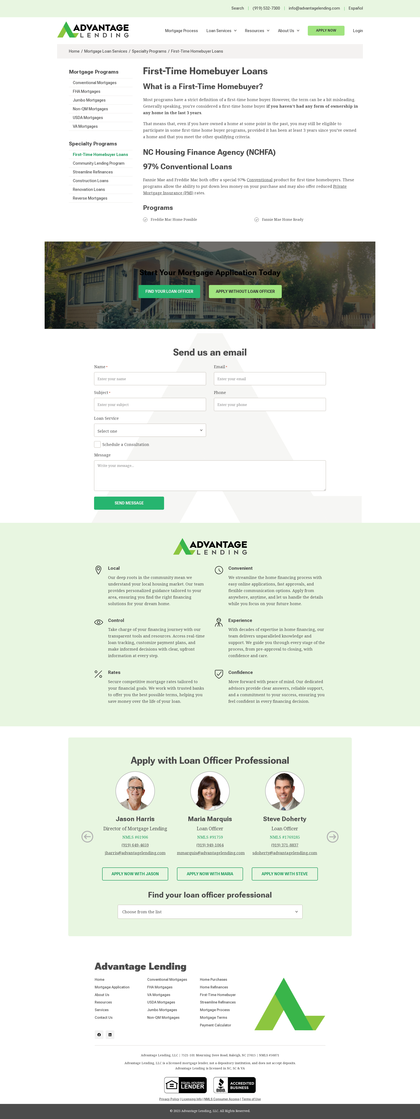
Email (220, 366)
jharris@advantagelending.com (135, 852)
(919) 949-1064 (210, 845)
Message (102, 455)
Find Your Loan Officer (169, 291)
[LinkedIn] (110, 1034)
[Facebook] (99, 1034)
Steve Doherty (284, 819)
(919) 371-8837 (284, 845)
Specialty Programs (149, 51)
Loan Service (106, 418)
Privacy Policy (169, 1099)
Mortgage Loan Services (105, 51)
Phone (220, 392)
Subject (102, 392)
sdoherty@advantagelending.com (284, 852)
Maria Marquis (210, 819)
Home (74, 51)
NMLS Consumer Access (222, 1099)
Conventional (260, 179)
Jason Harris (135, 819)
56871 (275, 1055)
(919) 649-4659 (135, 845)
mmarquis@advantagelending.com (211, 852)
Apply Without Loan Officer (245, 291)
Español (356, 8)
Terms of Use (251, 1099)
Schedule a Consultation (125, 444)
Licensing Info (192, 1099)
